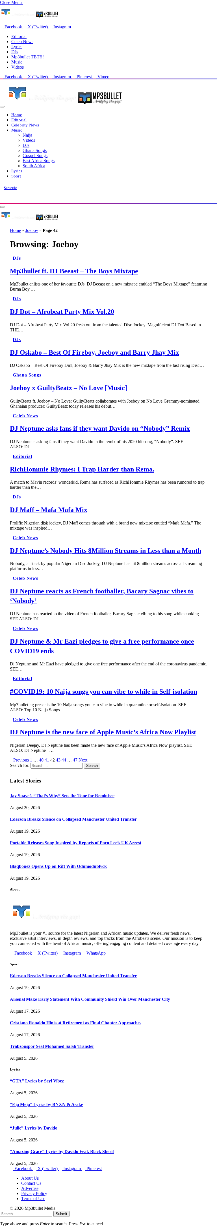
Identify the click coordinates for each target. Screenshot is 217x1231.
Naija (27, 135)
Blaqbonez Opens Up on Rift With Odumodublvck (58, 866)
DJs (14, 51)
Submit (61, 1214)
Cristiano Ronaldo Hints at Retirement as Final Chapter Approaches (75, 1022)
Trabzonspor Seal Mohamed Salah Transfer (52, 1046)
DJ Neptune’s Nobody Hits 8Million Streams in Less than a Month (105, 550)
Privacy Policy (34, 1193)
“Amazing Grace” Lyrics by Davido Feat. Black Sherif (62, 1151)
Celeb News (22, 41)
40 (41, 760)
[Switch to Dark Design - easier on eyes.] (2, 195)
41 (47, 760)
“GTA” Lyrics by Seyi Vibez (37, 1080)
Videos (17, 67)
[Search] (1, 200)
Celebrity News (25, 124)
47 (75, 760)
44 (64, 760)
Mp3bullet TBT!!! (27, 56)
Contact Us (31, 1183)
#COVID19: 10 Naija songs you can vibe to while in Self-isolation (103, 691)
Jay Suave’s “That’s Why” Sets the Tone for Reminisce (62, 795)
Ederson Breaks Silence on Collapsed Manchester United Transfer (73, 819)
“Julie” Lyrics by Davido (33, 1128)
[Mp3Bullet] (64, 105)
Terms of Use (33, 1198)
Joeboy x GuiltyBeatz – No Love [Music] (68, 388)
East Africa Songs (39, 160)
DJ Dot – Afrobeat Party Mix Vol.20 (62, 311)
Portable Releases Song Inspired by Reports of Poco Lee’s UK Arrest (75, 842)
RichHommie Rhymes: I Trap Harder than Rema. (82, 469)
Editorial (19, 36)
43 (58, 760)
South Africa (34, 165)
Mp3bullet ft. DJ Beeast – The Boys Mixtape (74, 271)
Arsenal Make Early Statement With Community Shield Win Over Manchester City (90, 999)
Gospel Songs (35, 155)
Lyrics (16, 46)
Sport (16, 176)
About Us (30, 1178)
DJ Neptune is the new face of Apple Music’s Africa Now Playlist (103, 732)
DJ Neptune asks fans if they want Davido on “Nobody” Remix (100, 428)
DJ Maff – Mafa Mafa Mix (48, 509)
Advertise (29, 1188)
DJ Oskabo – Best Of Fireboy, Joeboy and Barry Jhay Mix (94, 352)
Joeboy (31, 230)
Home (16, 114)
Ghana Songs (35, 150)
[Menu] (2, 106)
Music (16, 62)
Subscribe (10, 188)
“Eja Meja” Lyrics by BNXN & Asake (46, 1104)
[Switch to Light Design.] (6, 195)
